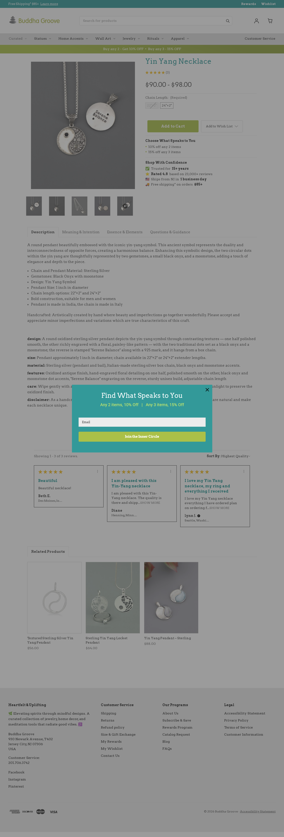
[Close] (207, 390)
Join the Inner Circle (142, 437)
